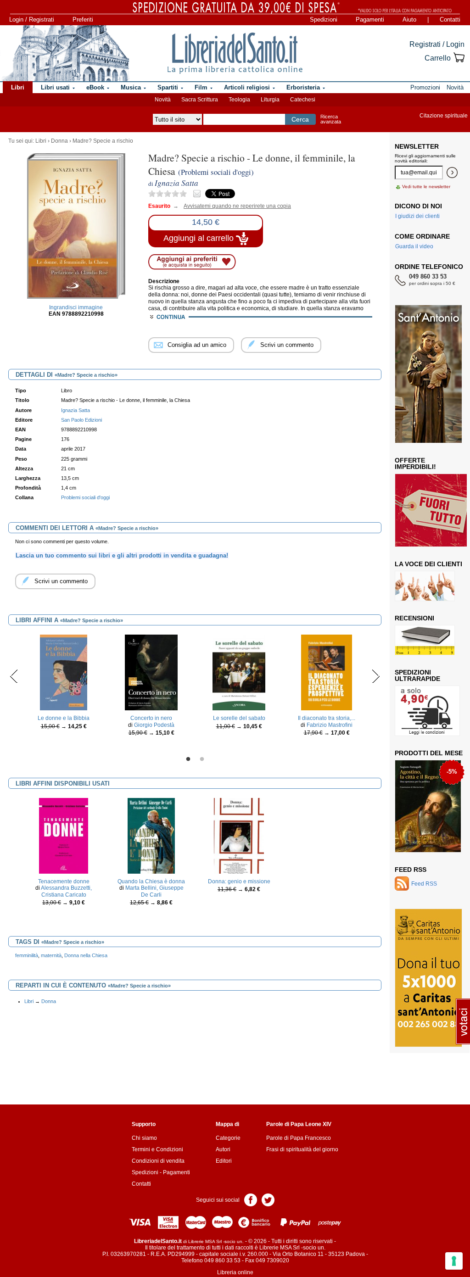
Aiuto (409, 19)
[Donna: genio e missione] (239, 835)
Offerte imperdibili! (415, 463)
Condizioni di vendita (158, 1161)
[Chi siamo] (65, 53)
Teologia (239, 99)
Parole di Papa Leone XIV (298, 1124)
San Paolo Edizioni (81, 420)
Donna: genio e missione (239, 881)
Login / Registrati (31, 19)
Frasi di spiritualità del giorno (302, 1149)
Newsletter (417, 146)
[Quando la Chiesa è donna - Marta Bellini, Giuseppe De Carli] (151, 835)
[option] (63, 684)
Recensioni (414, 618)
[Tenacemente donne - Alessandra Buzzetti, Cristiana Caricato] (63, 835)
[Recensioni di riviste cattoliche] (425, 639)
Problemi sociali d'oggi (85, 497)
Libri (40, 141)
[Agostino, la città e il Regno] (428, 806)
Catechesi (302, 99)
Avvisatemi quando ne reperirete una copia (231, 206)
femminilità (26, 955)
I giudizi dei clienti (417, 216)
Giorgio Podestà (154, 725)
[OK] (452, 172)
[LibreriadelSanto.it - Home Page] (235, 53)
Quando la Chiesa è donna (151, 881)
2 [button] (202, 759)
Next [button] (375, 676)
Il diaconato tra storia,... (326, 718)
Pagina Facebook (250, 1199)
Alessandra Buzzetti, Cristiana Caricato (66, 891)
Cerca (300, 119)
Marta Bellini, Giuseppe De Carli (154, 891)
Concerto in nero (151, 718)
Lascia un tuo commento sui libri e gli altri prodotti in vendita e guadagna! (122, 555)
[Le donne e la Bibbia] (64, 672)
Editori (224, 1161)
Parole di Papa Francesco (298, 1138)
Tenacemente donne (64, 881)
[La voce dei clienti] (425, 585)
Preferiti (83, 19)
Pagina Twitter (268, 1199)
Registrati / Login (436, 44)
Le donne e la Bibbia (64, 718)
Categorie (228, 1138)
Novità (163, 99)
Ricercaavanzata (330, 119)
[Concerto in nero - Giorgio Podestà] (151, 672)
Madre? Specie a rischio (103, 141)
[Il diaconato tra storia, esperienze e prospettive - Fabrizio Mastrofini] (326, 672)
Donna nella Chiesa (85, 955)
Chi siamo (144, 1138)
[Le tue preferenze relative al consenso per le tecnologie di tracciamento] (454, 1261)
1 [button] (188, 759)
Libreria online (235, 1272)
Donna (59, 141)
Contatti (450, 19)
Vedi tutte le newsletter (426, 186)
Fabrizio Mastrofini (329, 725)
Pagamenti (370, 19)
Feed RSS (410, 869)
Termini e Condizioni (157, 1149)
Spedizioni (323, 19)
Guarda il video (414, 246)
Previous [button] (14, 676)
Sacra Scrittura (199, 99)
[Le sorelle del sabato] (239, 672)
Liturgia (270, 99)
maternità (51, 955)
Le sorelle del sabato (239, 718)
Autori (223, 1149)
